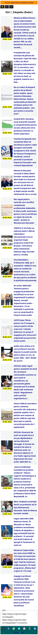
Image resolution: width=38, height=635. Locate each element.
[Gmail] (24, 629)
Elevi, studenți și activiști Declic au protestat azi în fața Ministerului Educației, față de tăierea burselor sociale (25, 507)
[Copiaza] (35, 629)
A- (6, 6)
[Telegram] (19, 629)
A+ (11, 6)
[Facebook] (8, 629)
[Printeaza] (30, 629)
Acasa (16, 632)
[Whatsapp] (14, 629)
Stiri (22, 632)
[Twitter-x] (3, 629)
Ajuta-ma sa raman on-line (22, 2)
